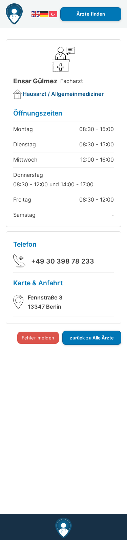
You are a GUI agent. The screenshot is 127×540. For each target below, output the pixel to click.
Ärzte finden (91, 14)
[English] (35, 14)
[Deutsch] (44, 14)
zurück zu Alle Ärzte (92, 337)
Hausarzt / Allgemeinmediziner (63, 93)
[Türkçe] (53, 14)
